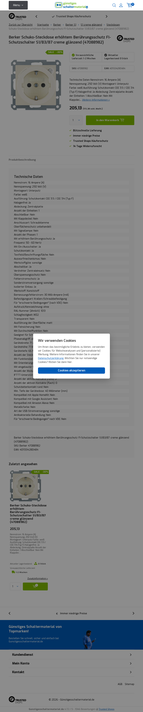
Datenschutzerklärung (50, 358)
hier (69, 362)
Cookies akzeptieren (71, 370)
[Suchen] (114, 5)
